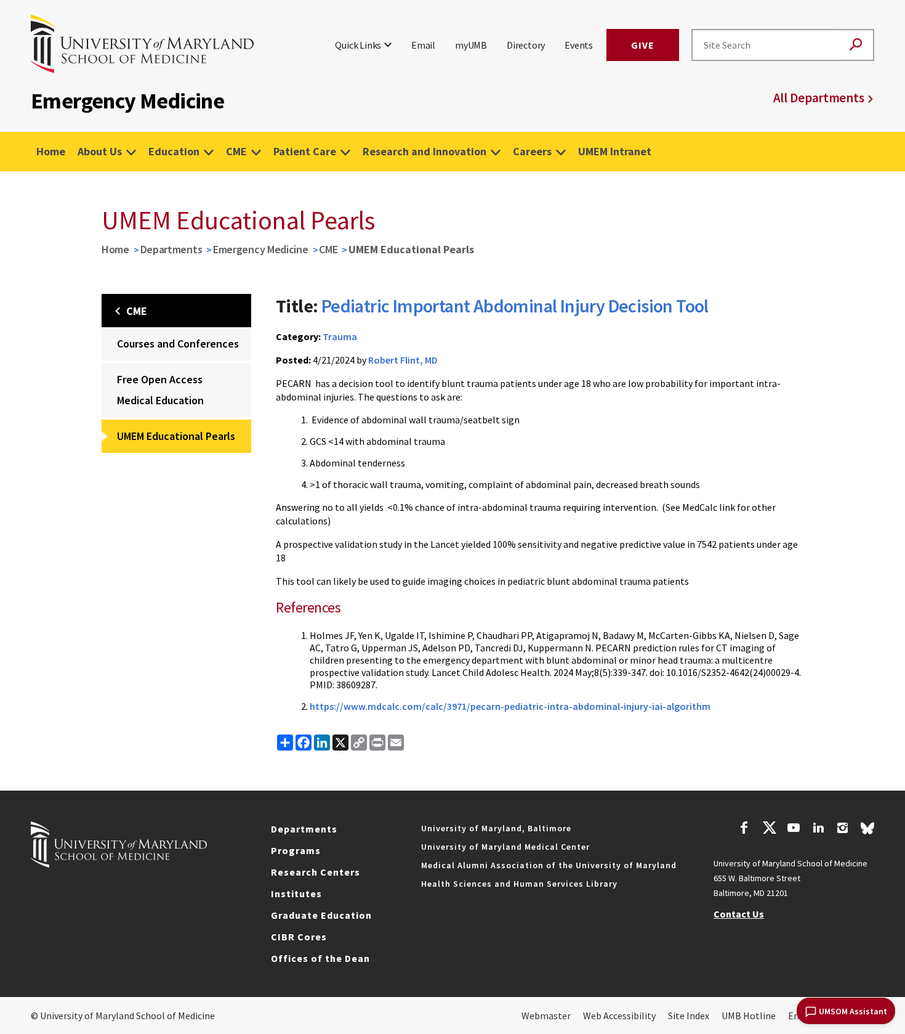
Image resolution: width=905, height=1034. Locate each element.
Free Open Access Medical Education (160, 389)
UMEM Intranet (614, 151)
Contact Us (739, 914)
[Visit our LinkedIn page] (818, 829)
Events (579, 45)
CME (236, 151)
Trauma (340, 336)
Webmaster (546, 1015)
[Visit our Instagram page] (842, 829)
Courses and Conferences (178, 343)
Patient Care (304, 151)
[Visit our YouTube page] (793, 829)
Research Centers (315, 872)
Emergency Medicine (260, 249)
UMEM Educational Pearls (176, 436)
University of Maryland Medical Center (505, 846)
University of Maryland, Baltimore (496, 828)
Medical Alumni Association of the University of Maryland (549, 865)
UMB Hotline (749, 1015)
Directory (526, 45)
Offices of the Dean (320, 958)
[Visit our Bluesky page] (867, 831)
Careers (532, 151)
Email (423, 45)
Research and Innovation (424, 151)
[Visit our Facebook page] (744, 829)
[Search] (856, 45)
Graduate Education (321, 915)
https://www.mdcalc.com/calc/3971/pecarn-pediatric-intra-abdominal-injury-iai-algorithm (510, 706)
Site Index (688, 1015)
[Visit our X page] (769, 829)
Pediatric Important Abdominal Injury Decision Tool (515, 305)
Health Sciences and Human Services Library (519, 883)
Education (173, 151)
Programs (296, 850)
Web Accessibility (619, 1015)
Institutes (296, 893)
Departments (171, 249)
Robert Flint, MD (403, 360)
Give (642, 45)
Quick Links (358, 45)
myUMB (471, 45)
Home (50, 151)
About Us (100, 151)
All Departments (818, 97)
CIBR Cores (299, 936)
